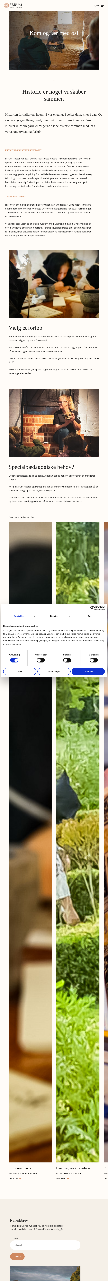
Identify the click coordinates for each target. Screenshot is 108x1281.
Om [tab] (89, 616)
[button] (98, 5)
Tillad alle (88, 671)
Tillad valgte (54, 671)
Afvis (19, 671)
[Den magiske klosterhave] (77, 842)
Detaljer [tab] (54, 616)
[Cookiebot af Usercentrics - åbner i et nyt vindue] (92, 608)
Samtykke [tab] (19, 616)
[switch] (41, 660)
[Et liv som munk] (30, 842)
